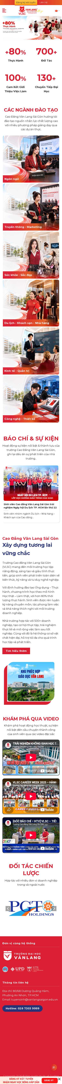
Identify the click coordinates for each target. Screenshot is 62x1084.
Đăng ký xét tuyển (26, 2)
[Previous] (4, 492)
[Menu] (4, 10)
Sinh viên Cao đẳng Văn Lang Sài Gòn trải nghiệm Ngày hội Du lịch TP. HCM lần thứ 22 (30, 506)
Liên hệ (43, 2)
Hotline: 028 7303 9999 (22, 1008)
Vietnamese (57, 10)
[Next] (57, 492)
